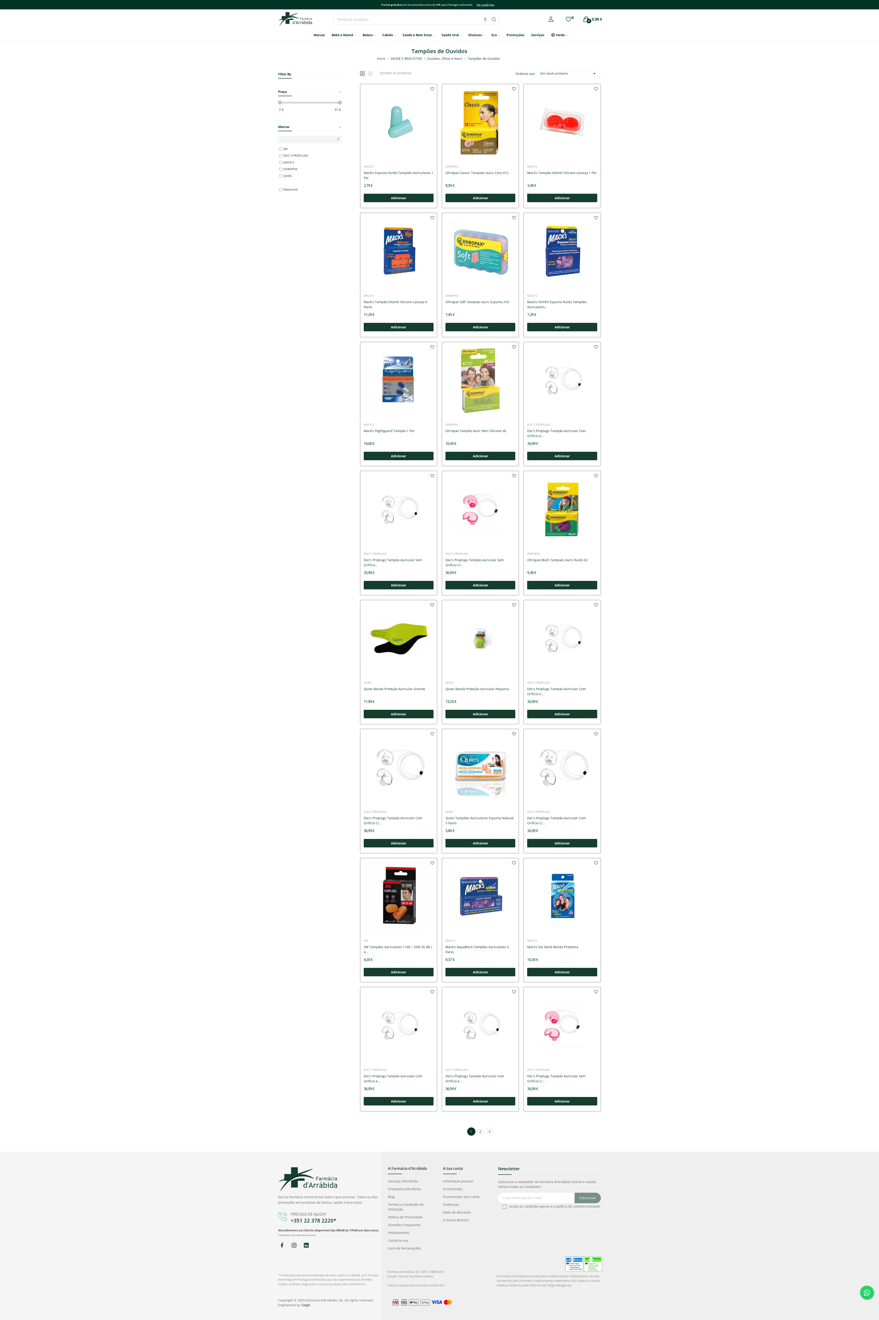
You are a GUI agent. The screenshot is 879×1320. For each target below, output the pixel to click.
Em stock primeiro (568, 73)
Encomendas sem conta (461, 1197)
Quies (368, 682)
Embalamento (398, 1232)
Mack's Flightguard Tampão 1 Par (389, 431)
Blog (391, 1197)
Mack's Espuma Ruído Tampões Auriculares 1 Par (398, 175)
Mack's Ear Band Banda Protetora (552, 947)
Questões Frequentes (404, 1225)
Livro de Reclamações (404, 1248)
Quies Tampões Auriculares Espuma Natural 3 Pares (479, 820)
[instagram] (294, 1245)
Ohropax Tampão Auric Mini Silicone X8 (475, 431)
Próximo (490, 1131)
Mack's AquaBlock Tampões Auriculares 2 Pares (477, 949)
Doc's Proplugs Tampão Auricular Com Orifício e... (556, 433)
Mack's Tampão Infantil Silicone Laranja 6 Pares (395, 304)
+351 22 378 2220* (313, 1220)
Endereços (451, 1204)
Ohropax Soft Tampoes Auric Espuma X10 (477, 302)
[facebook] (282, 1245)
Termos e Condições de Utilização (406, 1206)
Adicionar (398, 198)
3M (366, 940)
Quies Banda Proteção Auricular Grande (394, 689)
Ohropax (451, 166)
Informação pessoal (458, 1181)
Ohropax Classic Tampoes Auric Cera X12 (476, 173)
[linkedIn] (306, 1245)
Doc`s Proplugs (538, 424)
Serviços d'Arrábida (403, 1181)
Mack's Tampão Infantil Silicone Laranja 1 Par (562, 173)
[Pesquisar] (493, 19)
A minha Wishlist (456, 1220)
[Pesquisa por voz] (485, 19)
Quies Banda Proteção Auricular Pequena (477, 689)
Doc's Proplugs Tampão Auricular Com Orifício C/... (393, 820)
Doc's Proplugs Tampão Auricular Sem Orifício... (393, 562)
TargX (305, 1305)
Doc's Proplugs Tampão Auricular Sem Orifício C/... (474, 562)
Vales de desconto (457, 1212)
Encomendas (453, 1189)
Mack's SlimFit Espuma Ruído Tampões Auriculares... (557, 304)
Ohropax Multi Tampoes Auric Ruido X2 (557, 560)
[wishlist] (432, 88)
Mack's (369, 166)
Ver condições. (486, 4)
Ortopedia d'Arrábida (404, 1189)
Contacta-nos (398, 1240)
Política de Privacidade (405, 1217)
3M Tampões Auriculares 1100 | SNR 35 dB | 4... (398, 949)
